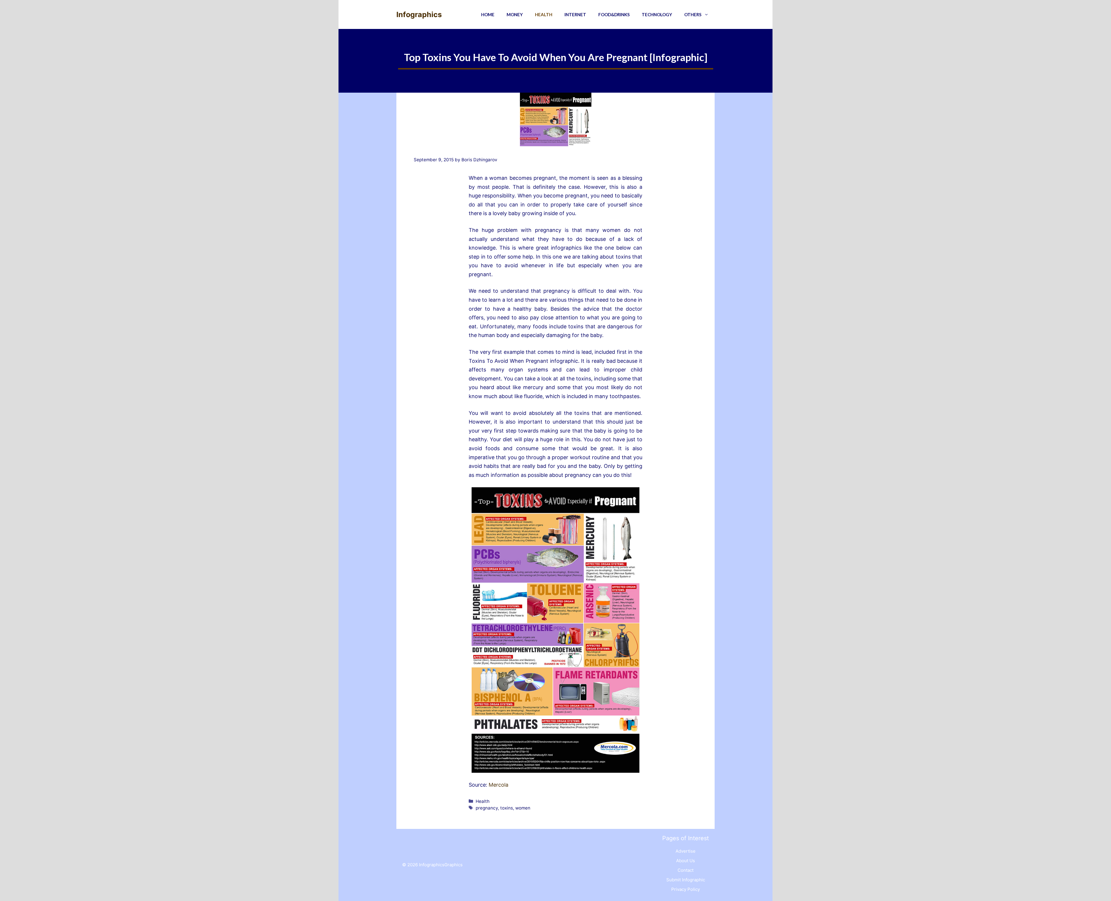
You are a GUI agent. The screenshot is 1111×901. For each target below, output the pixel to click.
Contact (686, 870)
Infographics (419, 14)
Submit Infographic (685, 879)
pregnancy (487, 808)
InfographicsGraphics (441, 864)
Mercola (498, 785)
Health (543, 14)
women (522, 808)
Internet (575, 14)
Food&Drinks (614, 14)
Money (515, 14)
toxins (506, 808)
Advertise (686, 851)
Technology (657, 14)
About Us (685, 860)
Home (487, 14)
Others (692, 14)
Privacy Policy (685, 889)
